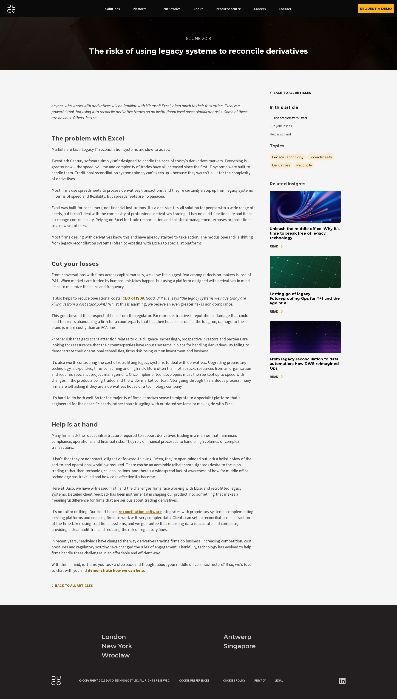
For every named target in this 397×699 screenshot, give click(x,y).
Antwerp (237, 637)
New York (117, 646)
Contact (285, 9)
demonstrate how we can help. (116, 570)
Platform (139, 9)
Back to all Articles (74, 585)
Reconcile (304, 165)
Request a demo (376, 9)
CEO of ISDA (133, 298)
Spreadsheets (321, 157)
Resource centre (228, 9)
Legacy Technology (287, 157)
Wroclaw (116, 655)
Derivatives (281, 165)
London (114, 637)
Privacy (260, 681)
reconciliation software (140, 512)
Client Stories (170, 9)
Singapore (240, 646)
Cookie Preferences (194, 681)
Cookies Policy (234, 681)
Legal (279, 681)
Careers (260, 9)
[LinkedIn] (342, 681)
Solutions (112, 9)
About (198, 9)
